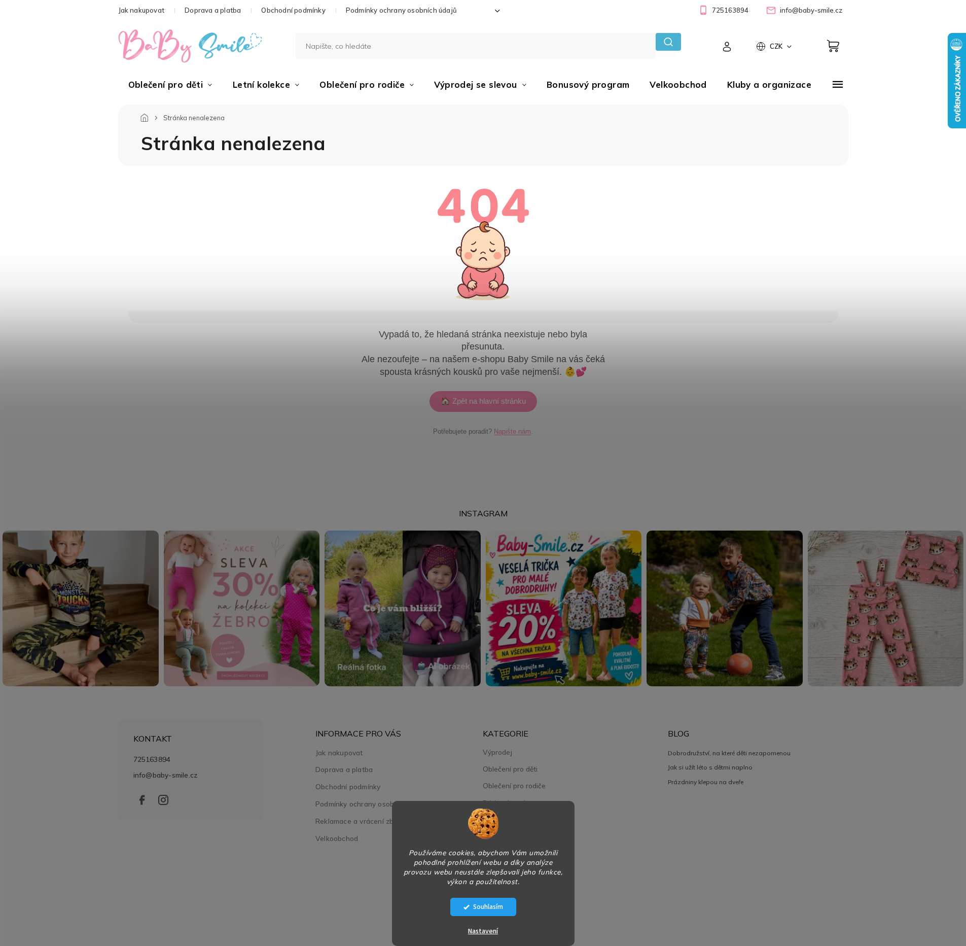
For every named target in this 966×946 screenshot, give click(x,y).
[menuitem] (170, 85)
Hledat (668, 42)
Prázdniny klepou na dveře (705, 782)
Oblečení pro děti (510, 769)
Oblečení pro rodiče (514, 786)
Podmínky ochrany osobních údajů (401, 10)
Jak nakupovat (141, 10)
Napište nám (512, 431)
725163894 (152, 759)
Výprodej (497, 752)
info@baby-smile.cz (165, 774)
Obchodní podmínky (293, 10)
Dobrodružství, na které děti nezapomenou (729, 753)
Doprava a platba (213, 10)
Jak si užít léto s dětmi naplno (710, 767)
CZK (777, 46)
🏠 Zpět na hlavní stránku (483, 401)
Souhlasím (488, 907)
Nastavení (483, 931)
